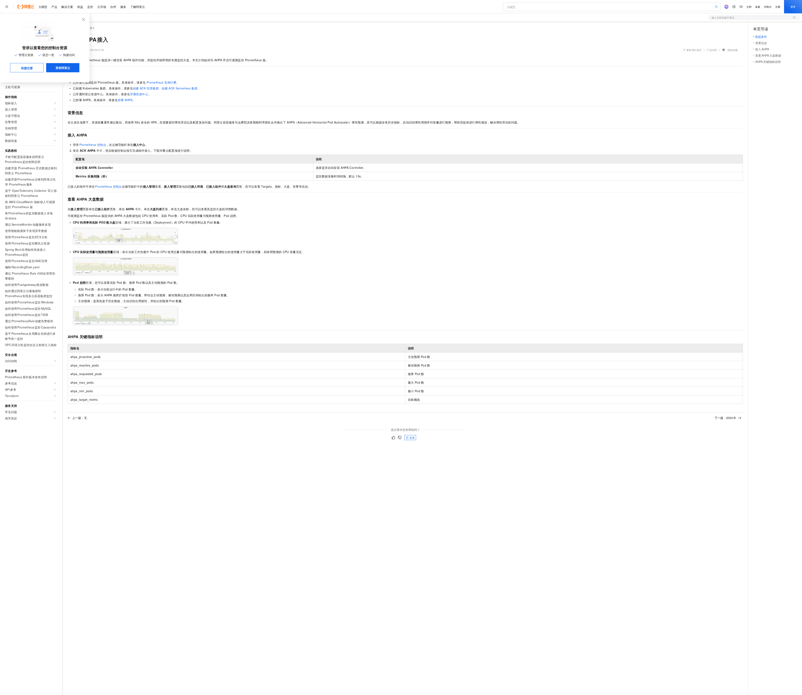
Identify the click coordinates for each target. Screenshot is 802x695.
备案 (757, 6)
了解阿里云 (137, 7)
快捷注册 (27, 68)
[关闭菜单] (6, 6)
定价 (90, 7)
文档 (748, 6)
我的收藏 (732, 50)
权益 (80, 7)
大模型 (42, 7)
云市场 (101, 7)
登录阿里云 (63, 68)
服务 (123, 7)
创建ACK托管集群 (146, 88)
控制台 (768, 6)
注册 (777, 6)
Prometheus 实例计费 (161, 82)
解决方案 (67, 7)
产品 (54, 7)
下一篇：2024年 (725, 418)
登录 (793, 6)
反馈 (412, 437)
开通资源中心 (139, 94)
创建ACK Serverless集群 (179, 88)
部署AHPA (125, 100)
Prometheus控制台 (92, 145)
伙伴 (113, 7)
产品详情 (712, 50)
